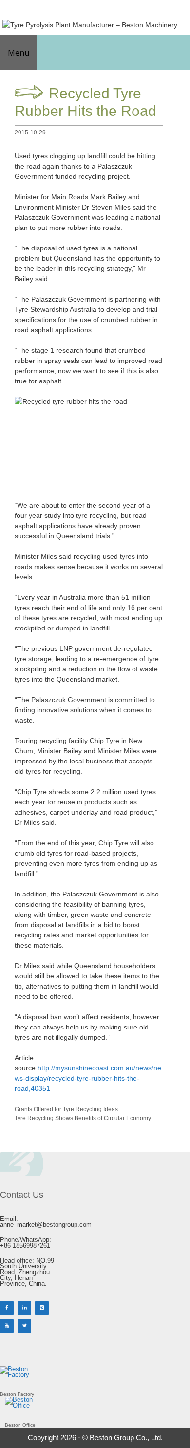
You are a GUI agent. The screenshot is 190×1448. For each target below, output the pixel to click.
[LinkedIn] (24, 1308)
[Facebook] (7, 1308)
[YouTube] (7, 1326)
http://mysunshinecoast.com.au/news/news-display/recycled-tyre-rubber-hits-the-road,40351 (88, 1078)
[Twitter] (24, 1326)
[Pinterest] (42, 1308)
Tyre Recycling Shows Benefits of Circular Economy (83, 1118)
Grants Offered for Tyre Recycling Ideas (66, 1109)
